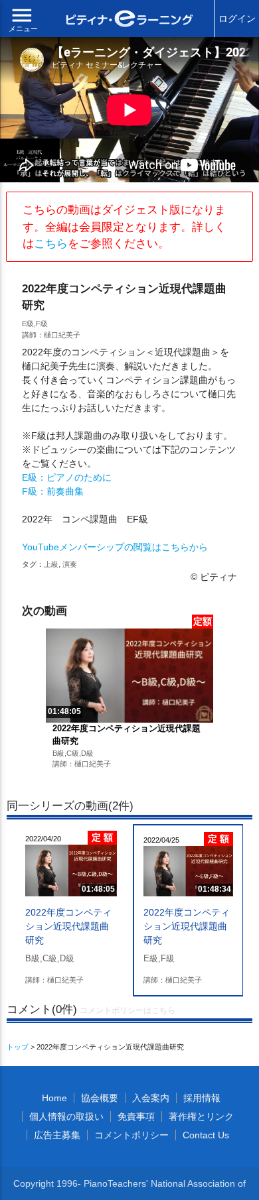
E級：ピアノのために (67, 477)
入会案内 (150, 1098)
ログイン (237, 18)
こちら (51, 243)
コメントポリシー (131, 1135)
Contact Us (206, 1135)
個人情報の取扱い (66, 1116)
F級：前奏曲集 (53, 491)
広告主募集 (57, 1135)
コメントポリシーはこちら (127, 1010)
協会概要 (99, 1098)
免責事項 (136, 1116)
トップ (18, 1047)
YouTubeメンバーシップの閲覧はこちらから (115, 547)
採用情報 (201, 1098)
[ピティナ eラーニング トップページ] (130, 20)
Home (54, 1098)
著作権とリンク (201, 1116)
